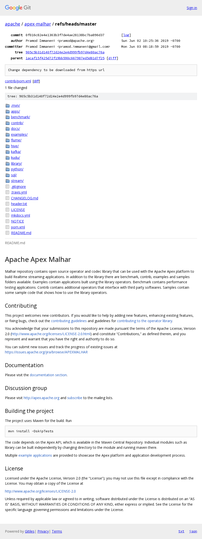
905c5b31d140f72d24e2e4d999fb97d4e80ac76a (65, 52)
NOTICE (17, 221)
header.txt (19, 203)
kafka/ (16, 151)
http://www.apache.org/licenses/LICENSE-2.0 (40, 491)
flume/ (16, 140)
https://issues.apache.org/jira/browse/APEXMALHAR (46, 352)
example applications (35, 455)
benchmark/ (20, 117)
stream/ (17, 180)
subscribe (74, 397)
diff (112, 58)
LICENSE (18, 209)
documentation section (48, 375)
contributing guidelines (69, 320)
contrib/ (17, 122)
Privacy (43, 531)
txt (181, 531)
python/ (17, 169)
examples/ (19, 134)
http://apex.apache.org (41, 397)
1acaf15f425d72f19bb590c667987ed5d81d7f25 (65, 58)
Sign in (192, 7)
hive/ (15, 146)
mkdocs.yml (20, 215)
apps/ (15, 111)
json (193, 531)
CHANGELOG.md (24, 198)
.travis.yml (19, 192)
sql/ (14, 175)
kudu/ (15, 157)
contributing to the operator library (144, 320)
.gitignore (18, 186)
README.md (21, 232)
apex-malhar (37, 24)
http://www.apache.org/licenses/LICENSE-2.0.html (51, 333)
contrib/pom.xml (18, 81)
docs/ (15, 128)
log (126, 35)
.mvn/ (15, 105)
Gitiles (29, 531)
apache (12, 24)
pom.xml (18, 227)
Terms (57, 531)
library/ (16, 163)
